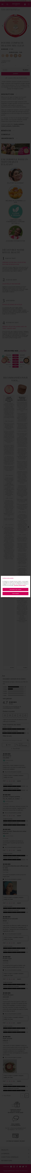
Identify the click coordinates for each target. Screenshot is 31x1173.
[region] (15, 586)
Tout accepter (15, 593)
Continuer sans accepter (8, 578)
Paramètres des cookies (15, 589)
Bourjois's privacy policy (20, 585)
